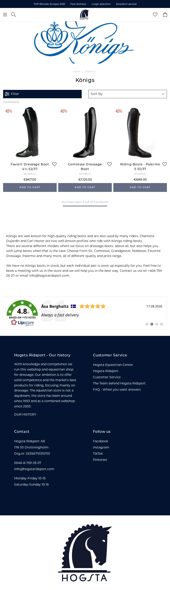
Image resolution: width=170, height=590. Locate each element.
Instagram (101, 447)
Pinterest (100, 460)
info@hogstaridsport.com (34, 469)
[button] (127, 94)
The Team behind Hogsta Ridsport (119, 383)
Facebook (100, 441)
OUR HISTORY (25, 414)
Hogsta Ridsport (105, 371)
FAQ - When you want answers (117, 389)
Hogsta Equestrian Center (113, 365)
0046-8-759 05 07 (27, 463)
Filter (15, 94)
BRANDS (90, 71)
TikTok (98, 454)
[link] (85, 313)
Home (77, 71)
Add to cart (29, 187)
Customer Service (107, 377)
